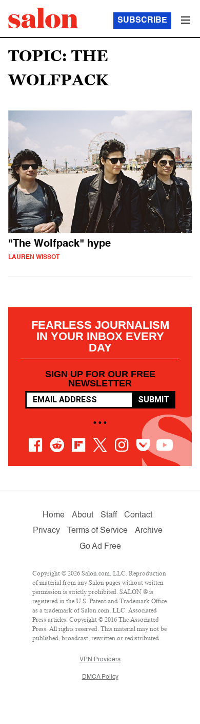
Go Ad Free (100, 547)
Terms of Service (97, 531)
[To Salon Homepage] (43, 18)
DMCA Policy (100, 677)
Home (54, 515)
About (82, 515)
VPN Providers (100, 660)
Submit (153, 399)
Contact (138, 515)
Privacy (46, 531)
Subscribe (142, 20)
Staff (109, 515)
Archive (149, 531)
